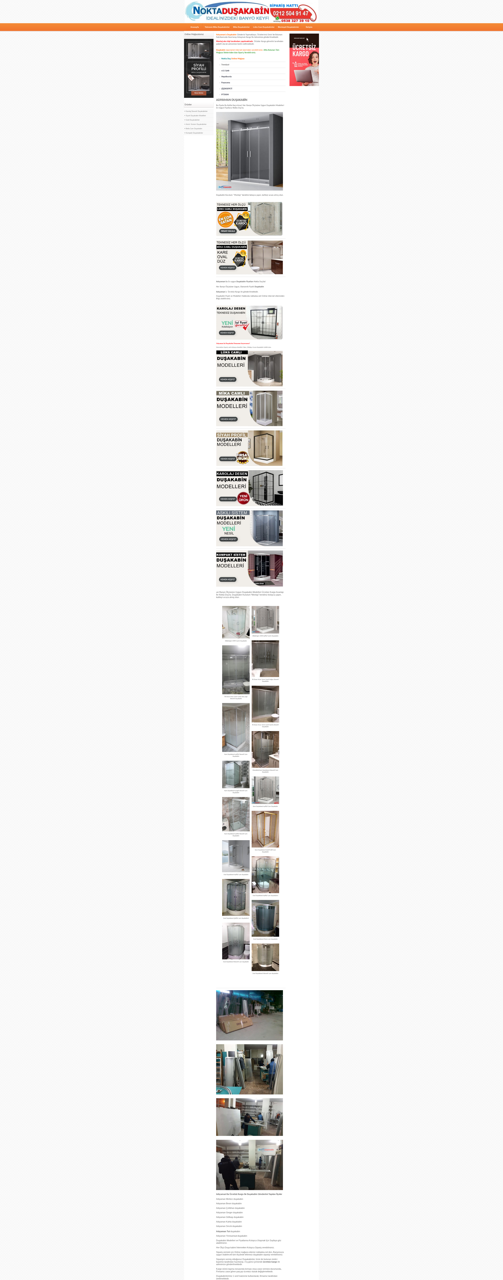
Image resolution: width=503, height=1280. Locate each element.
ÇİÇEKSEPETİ (226, 89)
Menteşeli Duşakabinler (288, 27)
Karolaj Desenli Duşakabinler (196, 111)
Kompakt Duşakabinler (194, 133)
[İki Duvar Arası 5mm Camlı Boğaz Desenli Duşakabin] (265, 658)
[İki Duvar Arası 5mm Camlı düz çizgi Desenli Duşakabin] (236, 669)
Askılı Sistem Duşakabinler (196, 124)
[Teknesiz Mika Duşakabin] (249, 274)
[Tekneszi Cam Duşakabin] (249, 236)
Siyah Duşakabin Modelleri (196, 116)
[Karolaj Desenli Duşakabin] (249, 506)
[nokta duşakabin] (251, 22)
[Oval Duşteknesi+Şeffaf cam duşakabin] (236, 856)
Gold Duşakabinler (193, 120)
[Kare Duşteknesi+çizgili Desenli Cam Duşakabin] (236, 774)
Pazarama (225, 83)
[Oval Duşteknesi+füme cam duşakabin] (265, 918)
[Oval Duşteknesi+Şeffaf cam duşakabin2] (236, 897)
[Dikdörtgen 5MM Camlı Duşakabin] (236, 622)
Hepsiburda (226, 77)
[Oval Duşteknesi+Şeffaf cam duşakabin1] (265, 874)
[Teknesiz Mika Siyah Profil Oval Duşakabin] (199, 97)
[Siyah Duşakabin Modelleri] (249, 465)
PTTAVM (225, 95)
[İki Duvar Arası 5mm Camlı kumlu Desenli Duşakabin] (265, 704)
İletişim (309, 27)
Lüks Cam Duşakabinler (263, 27)
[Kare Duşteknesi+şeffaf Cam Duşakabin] (265, 790)
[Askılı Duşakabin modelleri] (249, 546)
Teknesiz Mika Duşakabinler (217, 27)
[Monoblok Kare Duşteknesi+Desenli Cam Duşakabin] (265, 749)
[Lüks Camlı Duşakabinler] (249, 386)
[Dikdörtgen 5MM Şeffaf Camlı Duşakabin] (265, 620)
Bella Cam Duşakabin (194, 129)
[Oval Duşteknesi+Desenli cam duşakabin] (236, 941)
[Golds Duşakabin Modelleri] (249, 586)
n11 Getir (225, 71)
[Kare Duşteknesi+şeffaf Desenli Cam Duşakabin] (236, 727)
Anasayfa (194, 27)
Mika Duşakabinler (241, 27)
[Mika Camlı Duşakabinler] (249, 426)
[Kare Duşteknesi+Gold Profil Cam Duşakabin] (265, 829)
